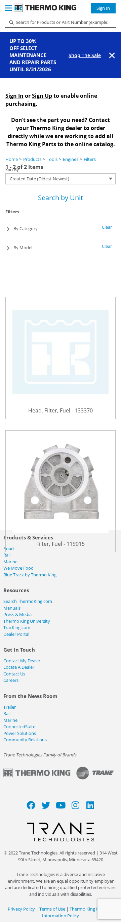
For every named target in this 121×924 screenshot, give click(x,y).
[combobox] (58, 22)
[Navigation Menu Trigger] (8, 8)
